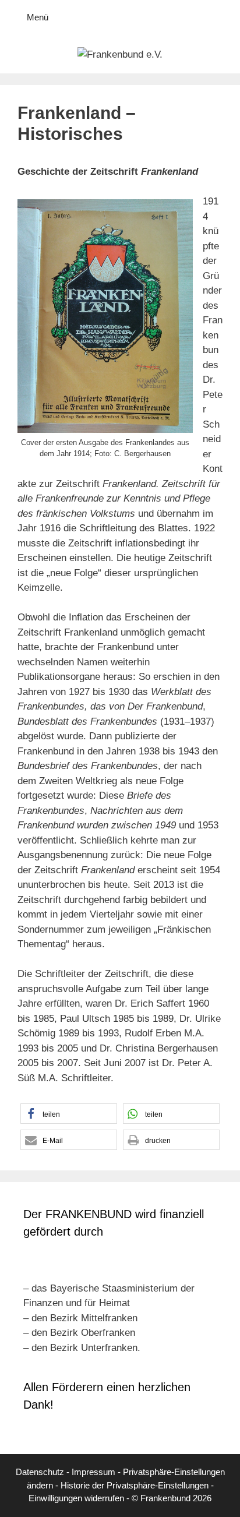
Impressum (93, 1472)
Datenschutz (40, 1472)
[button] (68, 1113)
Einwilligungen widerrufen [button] (76, 1498)
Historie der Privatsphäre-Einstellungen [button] (135, 1485)
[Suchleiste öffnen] (223, 17)
